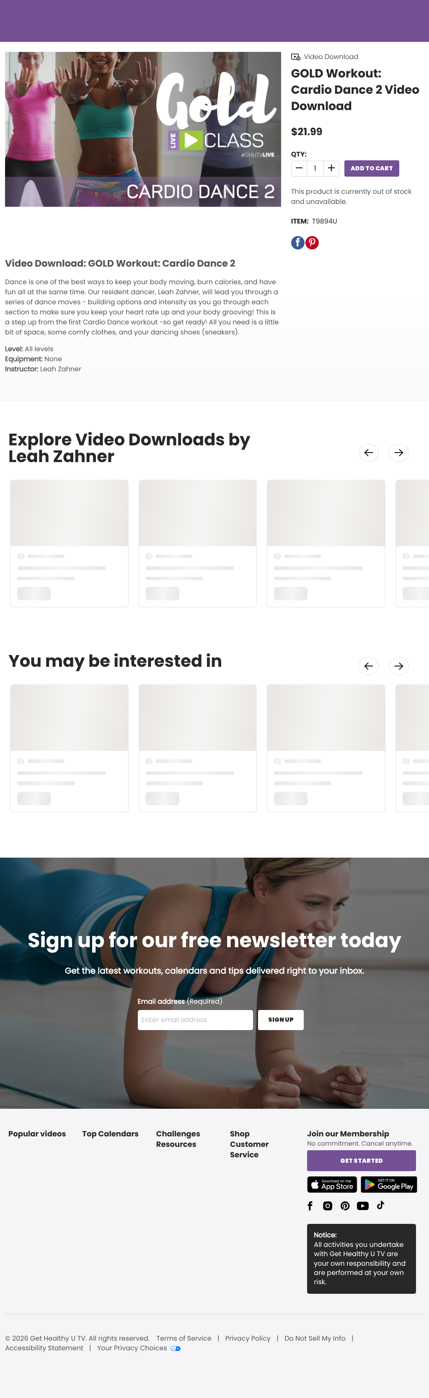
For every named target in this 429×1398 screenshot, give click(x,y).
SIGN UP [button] (281, 1019)
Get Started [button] (361, 1160)
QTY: (299, 154)
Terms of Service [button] (183, 1338)
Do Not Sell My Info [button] (315, 1338)
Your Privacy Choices (132, 1348)
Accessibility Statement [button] (44, 1348)
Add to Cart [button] (372, 168)
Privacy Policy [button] (248, 1338)
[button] (299, 168)
